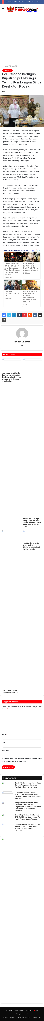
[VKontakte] (35, 315)
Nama (4, 734)
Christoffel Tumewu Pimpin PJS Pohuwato (10, 691)
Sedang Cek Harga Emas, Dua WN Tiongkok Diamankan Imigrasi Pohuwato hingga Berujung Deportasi (27, 827)
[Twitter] (9, 315)
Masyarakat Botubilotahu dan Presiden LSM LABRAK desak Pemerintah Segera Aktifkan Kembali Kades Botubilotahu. (11, 377)
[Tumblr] (19, 315)
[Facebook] (4, 315)
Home (6, 66)
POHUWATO (13, 66)
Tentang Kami (36, 1017)
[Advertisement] (22, 39)
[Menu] (3, 10)
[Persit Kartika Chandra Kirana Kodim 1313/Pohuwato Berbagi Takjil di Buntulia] (32, 535)
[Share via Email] (40, 315)
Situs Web (5, 750)
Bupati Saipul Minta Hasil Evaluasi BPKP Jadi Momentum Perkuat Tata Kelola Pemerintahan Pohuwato (28, 817)
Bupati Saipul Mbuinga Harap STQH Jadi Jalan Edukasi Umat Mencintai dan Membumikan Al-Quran (32, 523)
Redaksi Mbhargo (22, 341)
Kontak (12, 1017)
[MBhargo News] (22, 9)
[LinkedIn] (14, 315)
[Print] (4, 320)
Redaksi (5, 1017)
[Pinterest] (24, 315)
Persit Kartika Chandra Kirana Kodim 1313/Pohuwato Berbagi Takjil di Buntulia (31, 546)
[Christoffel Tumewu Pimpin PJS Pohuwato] (11, 609)
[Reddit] (30, 315)
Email (4, 742)
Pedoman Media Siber (23, 1017)
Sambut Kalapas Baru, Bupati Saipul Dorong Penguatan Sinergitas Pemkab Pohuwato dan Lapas (28, 785)
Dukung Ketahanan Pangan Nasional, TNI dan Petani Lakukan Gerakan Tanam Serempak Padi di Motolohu (27, 795)
